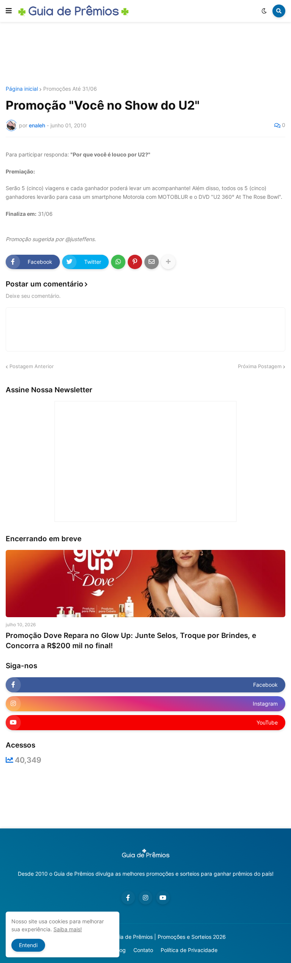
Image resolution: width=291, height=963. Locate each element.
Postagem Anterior (31, 366)
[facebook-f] (128, 897)
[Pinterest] (135, 262)
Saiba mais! (67, 929)
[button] (8, 11)
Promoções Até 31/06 (70, 88)
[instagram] (145, 897)
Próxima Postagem (260, 366)
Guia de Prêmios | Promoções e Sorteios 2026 (169, 937)
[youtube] (163, 897)
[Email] (151, 262)
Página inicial (22, 88)
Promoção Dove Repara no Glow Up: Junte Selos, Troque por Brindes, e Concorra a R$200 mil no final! (131, 640)
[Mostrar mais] (168, 262)
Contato (143, 950)
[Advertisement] (145, 54)
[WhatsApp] (118, 262)
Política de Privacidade (189, 950)
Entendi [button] (28, 945)
